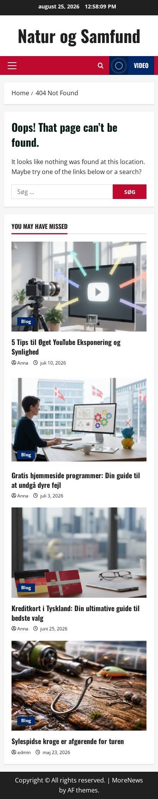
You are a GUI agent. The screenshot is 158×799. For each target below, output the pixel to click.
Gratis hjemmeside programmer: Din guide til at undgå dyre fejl (76, 480)
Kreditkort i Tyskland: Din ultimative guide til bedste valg (76, 613)
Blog (26, 321)
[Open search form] (101, 65)
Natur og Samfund (79, 35)
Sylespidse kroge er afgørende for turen (68, 741)
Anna (22, 363)
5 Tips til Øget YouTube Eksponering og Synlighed (66, 346)
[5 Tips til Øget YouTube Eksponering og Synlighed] (79, 287)
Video (141, 65)
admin (24, 752)
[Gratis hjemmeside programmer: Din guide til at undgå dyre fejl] (79, 420)
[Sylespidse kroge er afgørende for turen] (79, 686)
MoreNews (127, 780)
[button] (12, 66)
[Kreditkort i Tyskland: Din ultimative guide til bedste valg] (79, 552)
